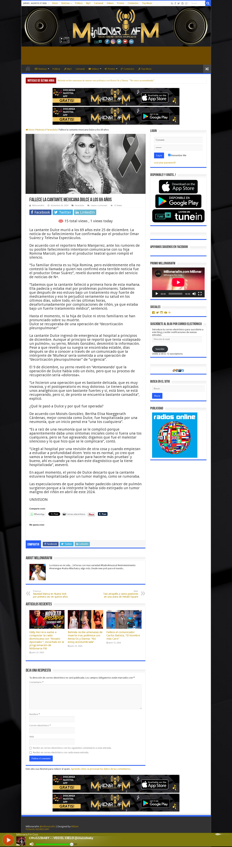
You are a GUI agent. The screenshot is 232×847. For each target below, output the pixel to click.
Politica (78, 3)
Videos (110, 3)
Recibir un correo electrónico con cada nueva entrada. (61, 752)
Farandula (52, 129)
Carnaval (98, 3)
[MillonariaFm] (116, 26)
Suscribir (160, 349)
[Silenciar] (194, 294)
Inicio (55, 3)
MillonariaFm (38, 205)
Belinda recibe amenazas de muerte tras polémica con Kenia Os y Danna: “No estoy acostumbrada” (85, 637)
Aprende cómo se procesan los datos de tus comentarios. (101, 769)
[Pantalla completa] (200, 294)
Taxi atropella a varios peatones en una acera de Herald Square (120, 594)
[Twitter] (178, 3)
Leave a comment (99, 205)
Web (31, 736)
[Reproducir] (157, 294)
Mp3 (88, 3)
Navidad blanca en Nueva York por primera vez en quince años (50, 594)
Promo (120, 3)
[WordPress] (182, 3)
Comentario (36, 682)
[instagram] (186, 3)
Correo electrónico (40, 725)
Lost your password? (165, 162)
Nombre (34, 714)
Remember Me (178, 155)
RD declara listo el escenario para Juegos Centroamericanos (87, 80)
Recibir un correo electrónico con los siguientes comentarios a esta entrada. (72, 748)
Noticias (65, 3)
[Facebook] (175, 3)
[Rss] (172, 3)
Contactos (133, 3)
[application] (178, 282)
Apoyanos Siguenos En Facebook (169, 247)
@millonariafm (47, 826)
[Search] (208, 3)
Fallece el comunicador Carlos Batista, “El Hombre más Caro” (123, 635)
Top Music (147, 3)
